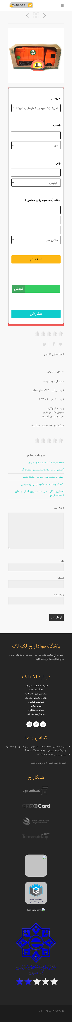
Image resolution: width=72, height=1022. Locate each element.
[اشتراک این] (53, 344)
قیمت (57, 125)
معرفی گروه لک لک (36, 693)
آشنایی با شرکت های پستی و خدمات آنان (42, 470)
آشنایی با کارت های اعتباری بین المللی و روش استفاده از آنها (39, 493)
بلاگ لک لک (36, 689)
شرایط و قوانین (36, 702)
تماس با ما (36, 706)
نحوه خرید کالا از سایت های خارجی (45, 462)
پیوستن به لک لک (36, 714)
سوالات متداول (36, 710)
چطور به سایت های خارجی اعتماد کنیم (43, 477)
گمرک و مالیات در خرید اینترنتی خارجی (42, 484)
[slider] (49, 333)
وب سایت (59, 594)
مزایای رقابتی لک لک (36, 698)
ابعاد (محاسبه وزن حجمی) (43, 200)
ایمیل (60, 578)
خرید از (56, 98)
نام (61, 561)
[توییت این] (45, 344)
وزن (58, 163)
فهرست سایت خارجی (36, 685)
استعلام (36, 259)
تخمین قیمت (52, 279)
